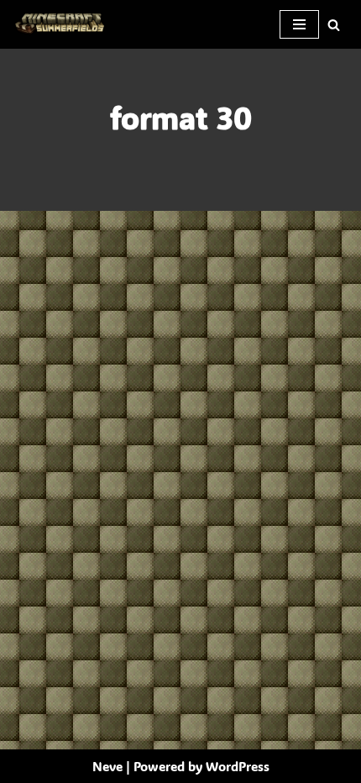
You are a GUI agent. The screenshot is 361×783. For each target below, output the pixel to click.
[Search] (333, 24)
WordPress (237, 766)
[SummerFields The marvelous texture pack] (63, 24)
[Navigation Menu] (299, 24)
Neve (107, 766)
